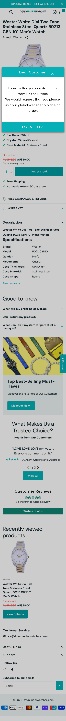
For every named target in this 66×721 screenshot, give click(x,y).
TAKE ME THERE (33, 127)
